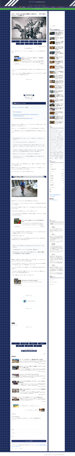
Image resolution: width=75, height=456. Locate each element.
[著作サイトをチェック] (22, 351)
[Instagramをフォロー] (26, 351)
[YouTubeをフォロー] (28, 351)
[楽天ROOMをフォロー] (32, 351)
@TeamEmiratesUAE (34, 114)
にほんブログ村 (52, 196)
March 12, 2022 (29, 118)
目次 (27, 95)
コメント (14, 419)
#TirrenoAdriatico (26, 114)
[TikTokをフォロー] (30, 351)
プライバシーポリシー (53, 282)
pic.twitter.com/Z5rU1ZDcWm (18, 115)
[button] (38, 44)
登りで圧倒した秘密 (29, 98)
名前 (13, 429)
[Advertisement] (29, 86)
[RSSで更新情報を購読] (36, 351)
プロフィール (51, 284)
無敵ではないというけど (29, 97)
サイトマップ (51, 279)
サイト (13, 436)
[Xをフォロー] (24, 351)
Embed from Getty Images (15, 179)
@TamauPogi (16, 114)
